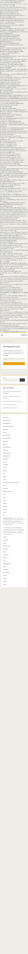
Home (3, 341)
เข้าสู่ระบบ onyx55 (6, 452)
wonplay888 (5, 464)
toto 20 (4, 512)
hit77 (4, 473)
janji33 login (5, 449)
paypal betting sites (7, 423)
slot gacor (5, 432)
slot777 (4, 584)
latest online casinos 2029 (8, 426)
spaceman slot (6, 554)
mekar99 (5, 470)
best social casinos (6, 420)
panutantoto (5, 441)
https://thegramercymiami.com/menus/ (11, 482)
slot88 (4, 560)
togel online (5, 540)
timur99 (4, 467)
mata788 (5, 557)
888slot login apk (6, 435)
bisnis (19, 527)
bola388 (4, 537)
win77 (4, 494)
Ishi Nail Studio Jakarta (7, 518)
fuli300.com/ (5, 458)
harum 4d (5, 543)
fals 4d (4, 497)
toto (4, 485)
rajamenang (5, 488)
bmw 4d (4, 444)
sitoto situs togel (6, 572)
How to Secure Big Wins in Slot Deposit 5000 (12, 401)
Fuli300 (24, 335)
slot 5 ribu (5, 575)
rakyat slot (5, 506)
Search (4, 377)
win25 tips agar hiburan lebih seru (9, 404)
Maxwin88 (5, 429)
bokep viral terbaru (6, 447)
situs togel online (6, 545)
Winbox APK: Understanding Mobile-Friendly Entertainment (12, 392)
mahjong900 (5, 569)
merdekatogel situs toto (7, 491)
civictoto (5, 578)
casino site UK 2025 (7, 438)
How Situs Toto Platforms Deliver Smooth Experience (11, 397)
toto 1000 (5, 581)
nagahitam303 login (7, 563)
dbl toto (4, 551)
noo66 (4, 566)
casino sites (5, 417)
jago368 (4, 476)
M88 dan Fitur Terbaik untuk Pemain (10, 407)
